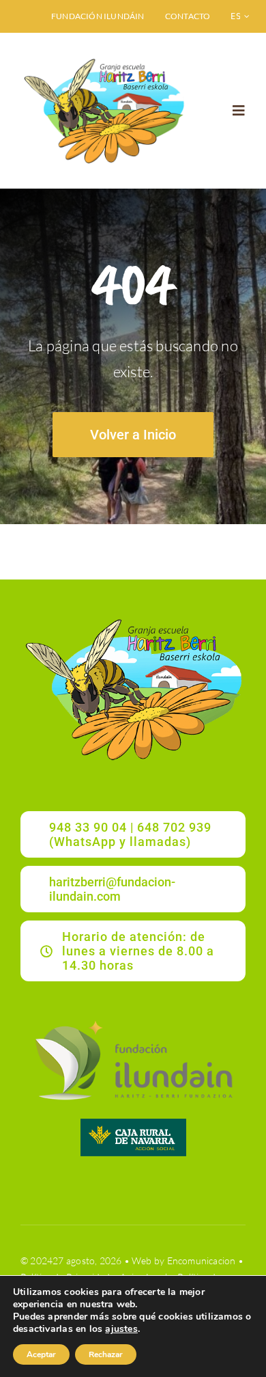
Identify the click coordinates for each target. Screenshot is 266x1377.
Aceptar (41, 1354)
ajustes (121, 1329)
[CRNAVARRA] (133, 1123)
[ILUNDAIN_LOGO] (133, 1018)
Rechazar (106, 1354)
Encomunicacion (201, 1260)
